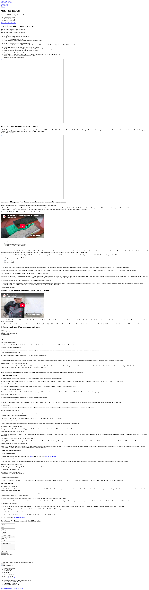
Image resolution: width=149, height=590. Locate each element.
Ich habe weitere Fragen (6, 336)
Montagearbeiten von (13, 29)
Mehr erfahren (4, 23)
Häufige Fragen (4, 4)
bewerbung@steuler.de (50, 456)
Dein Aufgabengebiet (6, 1)
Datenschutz (9, 588)
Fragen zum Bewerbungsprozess (9, 333)
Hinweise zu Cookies (18, 588)
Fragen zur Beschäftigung (7, 331)
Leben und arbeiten (5, 334)
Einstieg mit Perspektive (6, 2)
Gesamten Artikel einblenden (8, 287)
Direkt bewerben (12, 23)
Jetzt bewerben (4, 5)
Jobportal (32, 456)
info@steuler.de (11, 577)
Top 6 (2, 330)
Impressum (3, 588)
